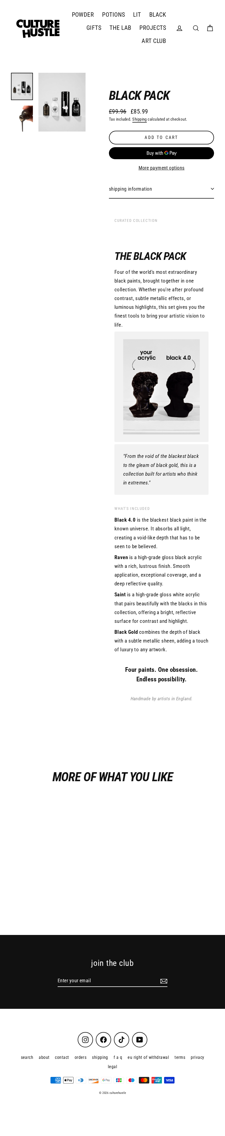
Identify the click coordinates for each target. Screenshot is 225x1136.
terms (180, 1057)
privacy (197, 1057)
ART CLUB (154, 40)
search (27, 1057)
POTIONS (113, 14)
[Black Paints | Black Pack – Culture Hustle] (22, 86)
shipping (100, 1057)
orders (81, 1057)
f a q (118, 1057)
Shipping (139, 119)
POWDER (83, 14)
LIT (137, 14)
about (44, 1057)
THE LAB (120, 27)
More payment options (162, 168)
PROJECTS (152, 27)
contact (62, 1057)
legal (112, 1066)
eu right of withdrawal (148, 1057)
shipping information (130, 189)
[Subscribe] (163, 981)
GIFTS (93, 27)
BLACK (157, 14)
